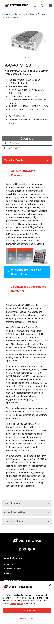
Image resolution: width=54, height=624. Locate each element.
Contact (7, 573)
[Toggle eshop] (34, 5)
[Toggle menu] (50, 5)
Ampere (41, 14)
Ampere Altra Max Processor (23, 173)
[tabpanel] (27, 40)
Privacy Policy (16, 604)
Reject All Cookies (27, 618)
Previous (9, 40)
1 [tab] (25, 56)
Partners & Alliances (13, 569)
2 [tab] (29, 56)
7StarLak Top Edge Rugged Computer (28, 289)
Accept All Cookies (27, 611)
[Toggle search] (42, 5)
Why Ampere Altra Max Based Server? (26, 272)
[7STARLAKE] (16, 5)
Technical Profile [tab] (13, 160)
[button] (27, 40)
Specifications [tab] (12, 503)
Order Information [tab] (14, 512)
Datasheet (14, 143)
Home (5, 14)
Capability (8, 564)
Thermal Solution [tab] (14, 521)
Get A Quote (14, 147)
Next (45, 40)
